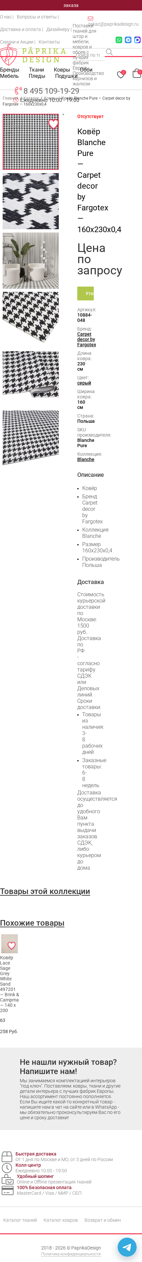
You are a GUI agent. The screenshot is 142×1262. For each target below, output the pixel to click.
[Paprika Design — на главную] (33, 55)
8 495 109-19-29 (51, 91)
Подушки (66, 76)
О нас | (7, 16)
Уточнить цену (90, 295)
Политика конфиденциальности (71, 1254)
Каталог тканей (20, 1220)
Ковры (62, 70)
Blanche (85, 459)
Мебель (9, 76)
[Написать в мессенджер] (127, 1247)
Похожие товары (32, 923)
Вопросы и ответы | (38, 16)
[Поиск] (110, 53)
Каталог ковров (61, 1220)
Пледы (37, 76)
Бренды (9, 70)
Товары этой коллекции (45, 891)
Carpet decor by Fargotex (86, 339)
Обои (86, 70)
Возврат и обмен (103, 1220)
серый (84, 382)
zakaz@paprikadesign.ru (113, 24)
